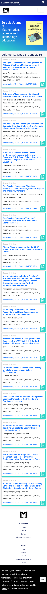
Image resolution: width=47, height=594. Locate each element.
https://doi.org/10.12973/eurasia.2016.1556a (20, 416)
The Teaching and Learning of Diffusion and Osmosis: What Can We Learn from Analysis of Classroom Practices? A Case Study (23, 126)
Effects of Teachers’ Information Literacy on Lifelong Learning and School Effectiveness (22, 370)
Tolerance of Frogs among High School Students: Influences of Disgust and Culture (22, 95)
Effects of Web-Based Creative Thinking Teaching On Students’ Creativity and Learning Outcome (21, 428)
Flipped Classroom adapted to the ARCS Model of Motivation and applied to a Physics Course (23, 249)
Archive (23, 552)
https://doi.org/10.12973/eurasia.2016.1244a (20, 208)
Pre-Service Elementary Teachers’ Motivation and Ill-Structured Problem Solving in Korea (20, 220)
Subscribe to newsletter (23, 537)
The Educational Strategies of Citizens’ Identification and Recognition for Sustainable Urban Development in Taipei (21, 456)
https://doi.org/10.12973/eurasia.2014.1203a (20, 329)
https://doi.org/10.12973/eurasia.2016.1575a (20, 387)
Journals (24, 531)
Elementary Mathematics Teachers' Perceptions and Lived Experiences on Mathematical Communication (20, 312)
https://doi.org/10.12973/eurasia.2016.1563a (20, 503)
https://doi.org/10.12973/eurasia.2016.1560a (20, 474)
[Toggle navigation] (40, 10)
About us (24, 556)
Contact (23, 534)
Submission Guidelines (23, 559)
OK (42, 579)
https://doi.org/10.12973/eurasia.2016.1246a (20, 237)
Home (24, 527)
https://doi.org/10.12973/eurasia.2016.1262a (20, 84)
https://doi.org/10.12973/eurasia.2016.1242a (20, 143)
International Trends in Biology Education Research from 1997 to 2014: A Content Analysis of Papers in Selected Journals (21, 341)
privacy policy (18, 585)
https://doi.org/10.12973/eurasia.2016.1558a (20, 445)
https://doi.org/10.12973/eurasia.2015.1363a (20, 358)
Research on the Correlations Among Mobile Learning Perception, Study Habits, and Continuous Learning (23, 399)
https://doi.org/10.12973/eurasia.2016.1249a (20, 300)
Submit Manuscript (11, 3)
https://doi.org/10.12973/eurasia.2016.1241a (20, 114)
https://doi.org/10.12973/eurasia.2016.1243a (20, 176)
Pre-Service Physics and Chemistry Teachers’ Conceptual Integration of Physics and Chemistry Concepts (23, 188)
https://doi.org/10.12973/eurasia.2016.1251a (20, 266)
